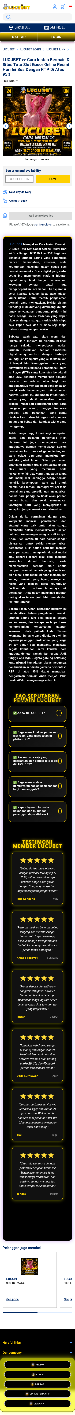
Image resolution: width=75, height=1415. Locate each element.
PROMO (40, 1363)
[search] (37, 17)
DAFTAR (19, 37)
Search (8, 17)
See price (12, 1299)
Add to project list (41, 215)
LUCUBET (15, 244)
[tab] (20, 1312)
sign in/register (42, 224)
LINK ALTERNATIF (40, 1394)
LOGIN (56, 37)
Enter (53, 179)
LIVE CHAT (40, 1404)
